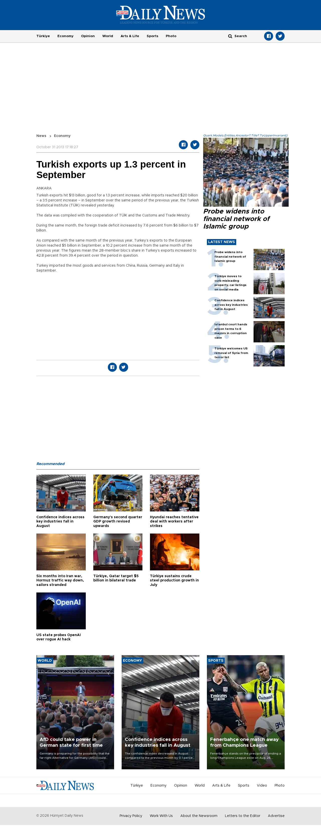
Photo (171, 36)
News (41, 136)
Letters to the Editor (242, 816)
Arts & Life (130, 36)
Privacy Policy (131, 816)
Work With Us (161, 816)
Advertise (276, 816)
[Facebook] (268, 36)
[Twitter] (280, 36)
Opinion (88, 36)
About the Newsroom (198, 816)
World (107, 36)
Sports (152, 36)
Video (262, 785)
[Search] (230, 36)
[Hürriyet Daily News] (160, 14)
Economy (65, 36)
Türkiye (43, 36)
